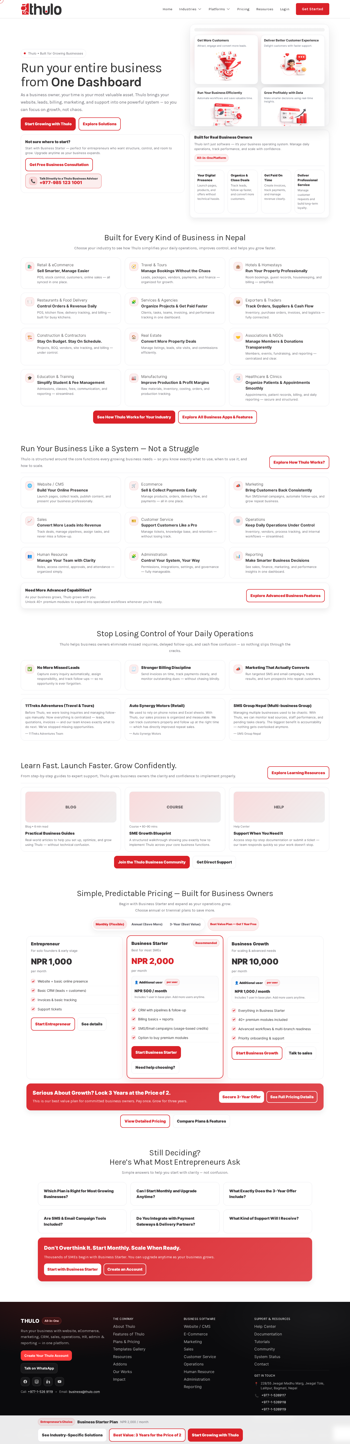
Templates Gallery (129, 1349)
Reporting (193, 1386)
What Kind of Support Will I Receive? (264, 1218)
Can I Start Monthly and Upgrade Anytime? (166, 1193)
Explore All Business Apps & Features (217, 417)
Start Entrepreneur (53, 1024)
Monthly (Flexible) (110, 924)
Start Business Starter (156, 1052)
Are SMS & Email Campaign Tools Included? (75, 1221)
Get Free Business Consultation (59, 164)
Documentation (268, 1334)
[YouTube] (59, 1381)
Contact (261, 1364)
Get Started (312, 9)
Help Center (265, 1326)
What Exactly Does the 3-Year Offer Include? (262, 1193)
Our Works (122, 1371)
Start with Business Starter (72, 1269)
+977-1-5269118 (273, 1402)
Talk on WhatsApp (39, 1368)
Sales (188, 1349)
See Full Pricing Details (292, 1096)
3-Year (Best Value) (185, 924)
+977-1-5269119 (273, 1409)
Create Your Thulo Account (46, 1356)
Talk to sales (300, 1053)
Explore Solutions (99, 123)
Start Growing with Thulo (48, 123)
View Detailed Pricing (145, 1121)
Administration (197, 1379)
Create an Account (124, 1269)
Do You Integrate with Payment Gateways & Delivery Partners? (165, 1221)
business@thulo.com (84, 1392)
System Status (267, 1356)
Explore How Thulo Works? (299, 462)
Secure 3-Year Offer (241, 1096)
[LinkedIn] (48, 1381)
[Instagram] (36, 1381)
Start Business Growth (257, 1053)
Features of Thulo (129, 1334)
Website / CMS (197, 1326)
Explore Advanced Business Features (285, 595)
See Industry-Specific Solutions (72, 1435)
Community (264, 1349)
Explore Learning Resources (298, 772)
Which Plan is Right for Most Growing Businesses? (79, 1193)
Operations (194, 1364)
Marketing (193, 1341)
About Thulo (124, 1326)
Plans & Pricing (126, 1341)
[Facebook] (25, 1381)
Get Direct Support (214, 862)
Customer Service (200, 1356)
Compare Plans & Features (201, 1121)
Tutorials (262, 1341)
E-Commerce (196, 1334)
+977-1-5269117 (273, 1395)
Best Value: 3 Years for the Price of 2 (147, 1435)
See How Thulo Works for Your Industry (134, 417)
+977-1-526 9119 (40, 1392)
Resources (122, 1356)
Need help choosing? (155, 1067)
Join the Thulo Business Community (152, 862)
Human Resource (199, 1371)
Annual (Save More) (147, 924)
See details (91, 1024)
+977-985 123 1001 (61, 182)
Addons (120, 1364)
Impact (119, 1379)
